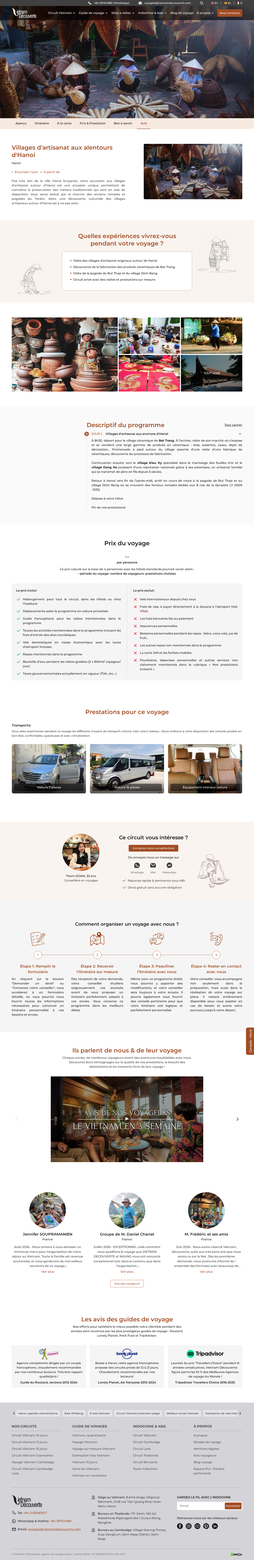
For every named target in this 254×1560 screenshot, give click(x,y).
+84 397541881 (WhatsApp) (111, 3)
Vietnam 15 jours (84, 1462)
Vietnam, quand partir (89, 1435)
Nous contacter (230, 13)
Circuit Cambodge (146, 1442)
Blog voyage (203, 1462)
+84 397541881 (60, 1521)
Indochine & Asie (150, 13)
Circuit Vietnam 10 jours (30, 1435)
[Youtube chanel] (197, 1526)
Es (229, 3)
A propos (200, 1435)
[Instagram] (189, 1526)
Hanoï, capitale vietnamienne (38, 1413)
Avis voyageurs (205, 1455)
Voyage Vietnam (84, 1442)
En (216, 3)
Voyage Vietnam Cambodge (33, 1462)
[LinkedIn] (215, 1526)
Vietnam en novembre (89, 1475)
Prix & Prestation (93, 123)
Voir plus (47, 1271)
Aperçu (21, 123)
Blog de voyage (182, 13)
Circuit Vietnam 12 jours (29, 1442)
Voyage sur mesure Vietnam (93, 1449)
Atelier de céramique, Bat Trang (149, 335)
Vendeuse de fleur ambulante (211, 335)
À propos (203, 13)
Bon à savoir (123, 123)
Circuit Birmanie (145, 1462)
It (241, 3)
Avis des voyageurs (127, 1283)
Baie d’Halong (74, 1413)
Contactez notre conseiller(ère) (153, 848)
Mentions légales (206, 1449)
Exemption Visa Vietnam (91, 1455)
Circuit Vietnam (60, 13)
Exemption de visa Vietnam (224, 1413)
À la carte (64, 123)
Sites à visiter (121, 13)
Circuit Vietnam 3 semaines (32, 1455)
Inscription (233, 1506)
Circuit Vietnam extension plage (138, 1413)
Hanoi (112, 480)
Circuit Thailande (145, 1455)
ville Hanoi (53, 181)
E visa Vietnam (100, 1413)
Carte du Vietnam (85, 1469)
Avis (144, 123)
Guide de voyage (91, 13)
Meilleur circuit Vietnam (183, 1413)
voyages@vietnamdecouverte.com (167, 3)
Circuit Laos (142, 1449)
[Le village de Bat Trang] (65, 354)
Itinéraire (42, 123)
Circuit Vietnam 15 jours (29, 1449)
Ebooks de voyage (207, 1442)
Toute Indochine (145, 1469)
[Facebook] (180, 1526)
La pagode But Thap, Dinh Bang (205, 382)
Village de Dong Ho (149, 373)
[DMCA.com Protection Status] (236, 1554)
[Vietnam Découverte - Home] (24, 13)
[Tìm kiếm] (202, 3)
